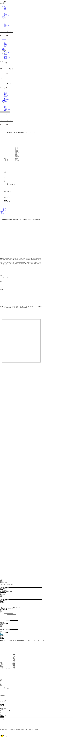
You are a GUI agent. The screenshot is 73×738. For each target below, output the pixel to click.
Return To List (3, 623)
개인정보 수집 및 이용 (4, 584)
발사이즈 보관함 (6, 25)
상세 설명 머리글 (3, 208)
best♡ (5, 8)
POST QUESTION (3, 609)
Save (6, 623)
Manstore (5, 14)
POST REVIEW (3, 592)
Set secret (2, 622)
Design (5, 26)
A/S (4, 23)
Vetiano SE (4, 16)
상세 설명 (2, 209)
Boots (5, 13)
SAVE (2, 589)
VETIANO (3, 6)
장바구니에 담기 (3, 705)
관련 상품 (2, 213)
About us (5, 19)
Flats (5, 42)
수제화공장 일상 (7, 52)
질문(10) (1, 212)
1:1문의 (5, 24)
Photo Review (4, 590)
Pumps (5, 9)
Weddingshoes (6, 15)
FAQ (5, 22)
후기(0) (1, 211)
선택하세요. (6, 159)
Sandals (5, 12)
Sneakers (5, 10)
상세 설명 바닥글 (3, 210)
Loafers (5, 11)
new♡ (5, 7)
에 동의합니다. (7, 584)
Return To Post (3, 632)
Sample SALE (4, 17)
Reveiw (5, 21)
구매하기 (2, 638)
